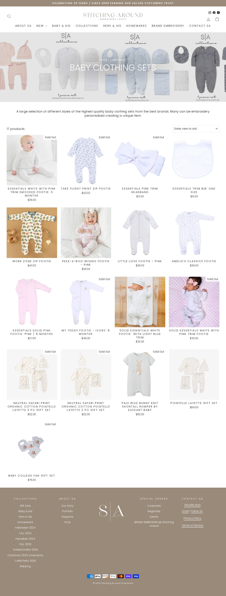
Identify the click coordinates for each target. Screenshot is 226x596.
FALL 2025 (25, 544)
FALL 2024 (25, 533)
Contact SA (200, 26)
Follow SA (197, 511)
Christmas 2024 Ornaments (25, 555)
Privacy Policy (192, 518)
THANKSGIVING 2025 (25, 549)
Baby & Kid (61, 26)
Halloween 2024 (25, 527)
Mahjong (25, 566)
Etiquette (67, 516)
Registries (154, 511)
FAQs (67, 522)
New (41, 26)
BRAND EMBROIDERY (168, 26)
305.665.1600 (192, 505)
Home (103, 60)
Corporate (154, 506)
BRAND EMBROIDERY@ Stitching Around (154, 523)
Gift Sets (25, 506)
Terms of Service (192, 525)
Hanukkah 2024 (25, 538)
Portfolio (67, 511)
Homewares (136, 26)
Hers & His (112, 26)
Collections (87, 26)
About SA (23, 26)
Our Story (67, 506)
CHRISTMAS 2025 (25, 561)
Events (154, 516)
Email (185, 511)
